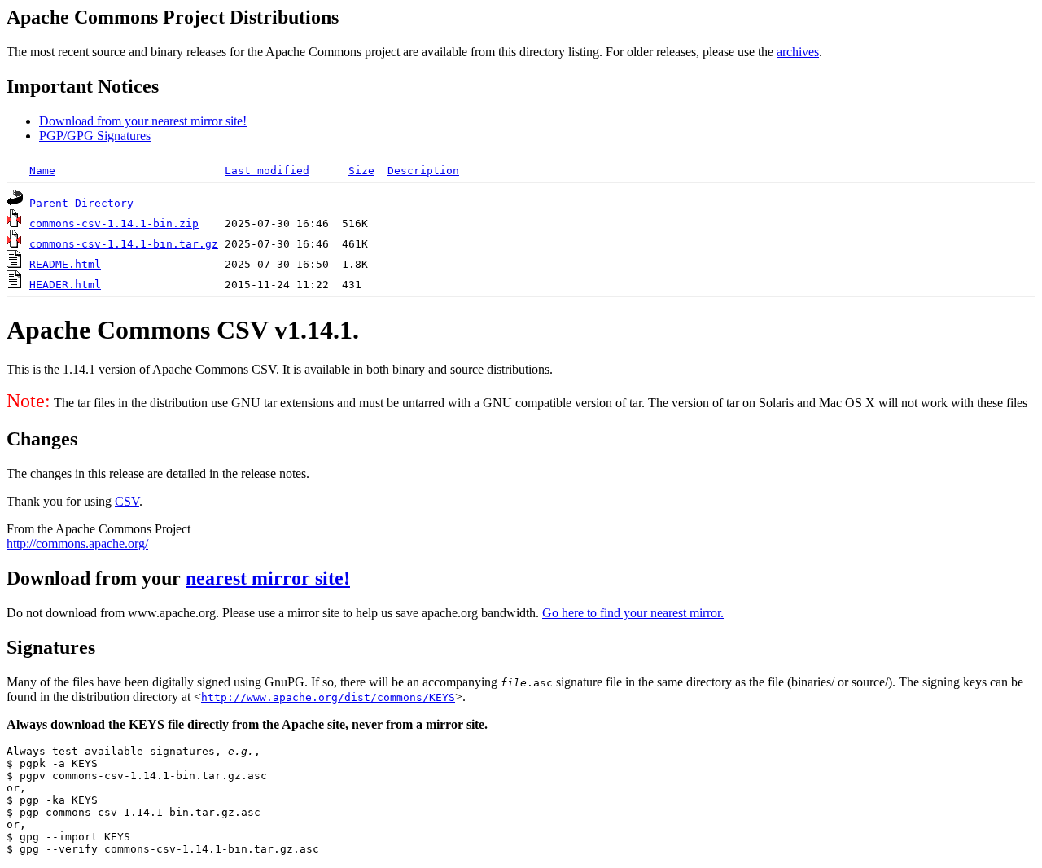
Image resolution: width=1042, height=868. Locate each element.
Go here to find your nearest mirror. (633, 613)
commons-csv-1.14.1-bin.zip (114, 223)
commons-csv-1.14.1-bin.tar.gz (123, 244)
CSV (127, 501)
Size (361, 170)
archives (798, 52)
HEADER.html (65, 284)
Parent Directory (81, 203)
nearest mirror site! (268, 578)
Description (423, 170)
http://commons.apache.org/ (77, 543)
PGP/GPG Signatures (95, 135)
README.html (65, 264)
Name (42, 170)
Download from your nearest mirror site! (143, 121)
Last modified (267, 170)
